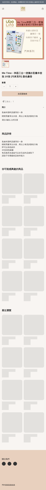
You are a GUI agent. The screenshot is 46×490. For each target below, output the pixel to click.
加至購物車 (22, 94)
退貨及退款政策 (10, 485)
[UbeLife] (23, 8)
